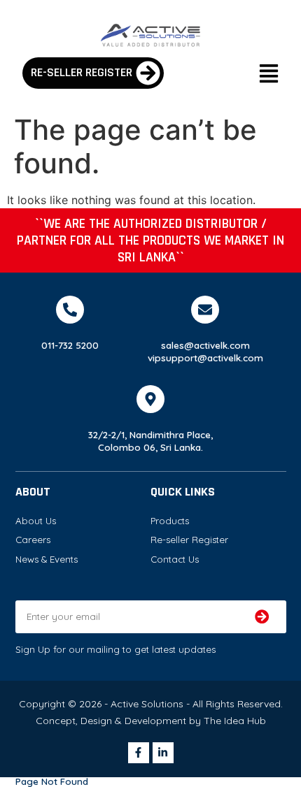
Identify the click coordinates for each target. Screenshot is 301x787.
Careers (32, 539)
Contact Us (174, 559)
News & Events (46, 559)
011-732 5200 (70, 345)
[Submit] (261, 616)
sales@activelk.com (205, 345)
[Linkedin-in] (163, 752)
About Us (35, 520)
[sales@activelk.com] (205, 310)
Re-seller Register (189, 539)
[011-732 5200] (70, 310)
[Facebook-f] (138, 752)
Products (169, 520)
